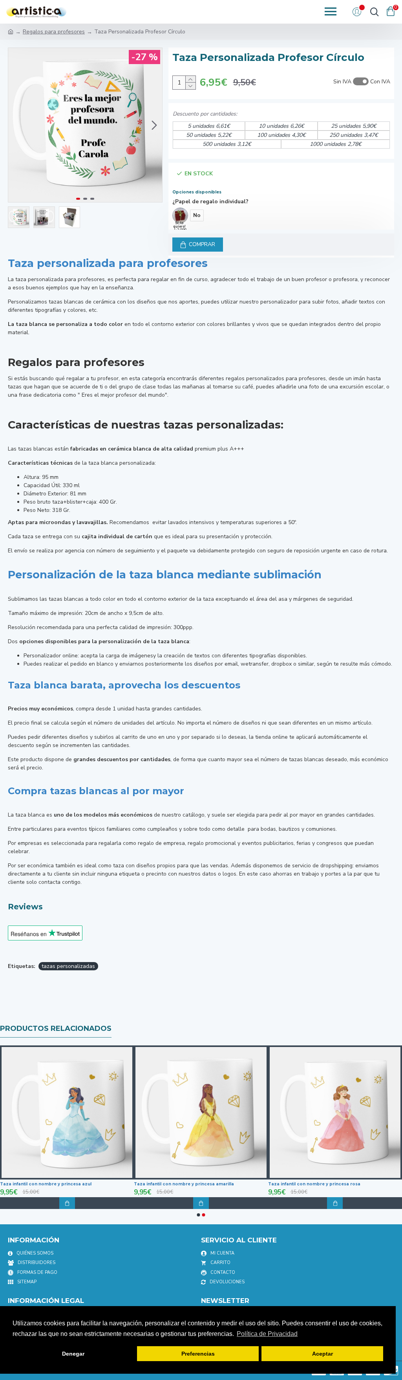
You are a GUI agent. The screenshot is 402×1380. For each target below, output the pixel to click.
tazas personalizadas (68, 966)
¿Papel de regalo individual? (210, 201)
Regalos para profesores (54, 31)
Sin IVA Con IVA (361, 81)
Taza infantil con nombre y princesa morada (96, 1184)
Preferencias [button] (198, 1354)
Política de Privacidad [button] (267, 1333)
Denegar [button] (73, 1354)
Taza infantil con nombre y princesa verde (227, 1184)
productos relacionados (55, 1028)
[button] (16, 125)
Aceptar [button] (322, 1354)
